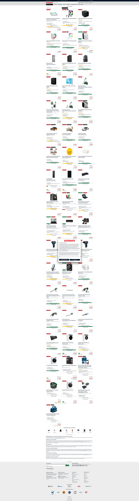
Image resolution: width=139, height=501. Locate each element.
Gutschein (73, 480)
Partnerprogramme (86, 477)
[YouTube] (85, 465)
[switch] (92, 4)
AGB (84, 479)
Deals (55, 4)
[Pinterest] (80, 465)
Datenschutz (51, 466)
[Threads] (75, 465)
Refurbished (60, 4)
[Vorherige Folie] (64, 434)
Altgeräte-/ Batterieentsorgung (75, 479)
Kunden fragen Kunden (74, 482)
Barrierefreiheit (85, 482)
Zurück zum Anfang (69, 461)
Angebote (68, 4)
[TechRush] (83, 465)
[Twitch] (86, 465)
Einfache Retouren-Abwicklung (64, 0)
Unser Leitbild (85, 478)
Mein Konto (73, 473)
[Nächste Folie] (74, 434)
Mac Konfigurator (80, 4)
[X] (79, 465)
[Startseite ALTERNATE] (49, 2)
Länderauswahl (69, 498)
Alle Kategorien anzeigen (69, 434)
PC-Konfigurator (73, 4)
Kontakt (92, 0)
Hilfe (90, 0)
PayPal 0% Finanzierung (48, 0)
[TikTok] (77, 465)
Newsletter (78, 0)
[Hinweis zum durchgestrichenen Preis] (74, 27)
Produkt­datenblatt (48, 190)
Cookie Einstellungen (86, 481)
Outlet (64, 4)
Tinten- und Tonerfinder (74, 481)
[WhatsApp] (82, 465)
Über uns (85, 473)
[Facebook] (72, 465)
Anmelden (67, 465)
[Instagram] (74, 465)
